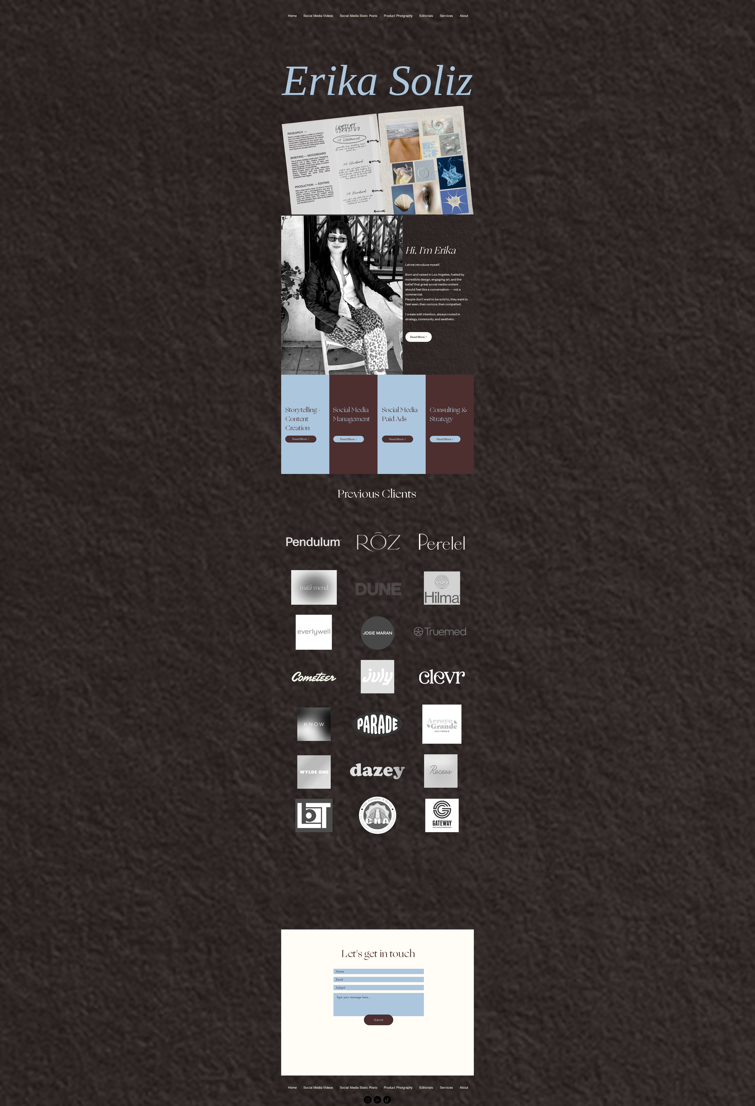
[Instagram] (368, 1100)
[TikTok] (387, 1100)
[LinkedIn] (377, 1100)
